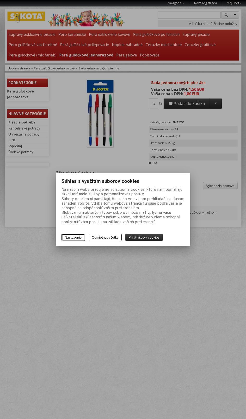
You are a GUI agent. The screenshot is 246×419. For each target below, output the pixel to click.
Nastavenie (73, 237)
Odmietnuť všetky (105, 237)
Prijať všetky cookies (144, 237)
